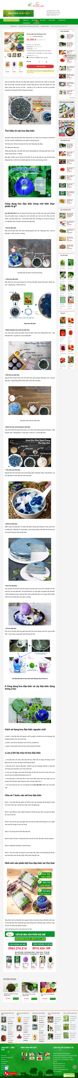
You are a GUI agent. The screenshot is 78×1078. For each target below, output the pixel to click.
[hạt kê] (32, 1058)
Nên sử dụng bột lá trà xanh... (70, 293)
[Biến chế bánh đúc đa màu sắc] (71, 299)
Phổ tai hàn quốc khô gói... (41, 1026)
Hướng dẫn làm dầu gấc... (62, 339)
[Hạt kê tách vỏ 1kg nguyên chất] (62, 92)
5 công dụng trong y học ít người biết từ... (73, 1019)
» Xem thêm (72, 97)
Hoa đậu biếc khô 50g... (26, 1027)
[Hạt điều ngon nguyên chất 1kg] (62, 246)
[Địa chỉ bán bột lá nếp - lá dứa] (71, 262)
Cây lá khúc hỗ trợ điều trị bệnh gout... (73, 1026)
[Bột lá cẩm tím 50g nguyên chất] (48, 987)
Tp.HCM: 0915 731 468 (53, 11)
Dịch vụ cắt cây (4, 1065)
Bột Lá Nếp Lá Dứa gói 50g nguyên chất (70, 43)
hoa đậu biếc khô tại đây (24, 929)
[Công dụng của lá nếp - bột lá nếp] (63, 262)
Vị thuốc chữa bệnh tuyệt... (70, 366)
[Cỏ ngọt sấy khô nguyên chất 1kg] (62, 231)
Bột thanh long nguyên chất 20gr (70, 222)
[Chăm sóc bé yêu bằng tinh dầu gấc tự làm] (63, 359)
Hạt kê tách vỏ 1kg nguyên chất (70, 91)
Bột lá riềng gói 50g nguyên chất (71, 176)
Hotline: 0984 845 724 (52, 15)
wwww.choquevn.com (58, 1075)
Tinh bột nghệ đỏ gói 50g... (26, 1018)
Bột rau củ (3, 1059)
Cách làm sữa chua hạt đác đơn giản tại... (58, 1036)
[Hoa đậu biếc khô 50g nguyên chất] (62, 84)
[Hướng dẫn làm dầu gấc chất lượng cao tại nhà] (63, 332)
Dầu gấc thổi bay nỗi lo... (62, 353)
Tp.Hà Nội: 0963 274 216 (53, 13)
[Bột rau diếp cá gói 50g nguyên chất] (62, 193)
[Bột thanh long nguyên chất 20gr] (62, 224)
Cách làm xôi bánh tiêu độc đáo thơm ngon (58, 1020)
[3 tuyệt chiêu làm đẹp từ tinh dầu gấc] (71, 320)
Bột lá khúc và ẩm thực (70, 1013)
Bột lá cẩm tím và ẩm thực (54, 1014)
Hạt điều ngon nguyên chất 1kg (70, 246)
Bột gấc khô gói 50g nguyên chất (70, 59)
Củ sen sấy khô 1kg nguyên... (10, 1028)
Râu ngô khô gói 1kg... (11, 1037)
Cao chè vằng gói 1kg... (11, 1018)
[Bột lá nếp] (39, 1054)
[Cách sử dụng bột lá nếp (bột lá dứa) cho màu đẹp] (63, 299)
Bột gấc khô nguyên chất (7, 1057)
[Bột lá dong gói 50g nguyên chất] (34, 959)
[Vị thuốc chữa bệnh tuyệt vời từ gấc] (71, 359)
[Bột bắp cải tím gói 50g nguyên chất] (26, 959)
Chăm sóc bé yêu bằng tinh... (63, 366)
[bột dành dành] (24, 1058)
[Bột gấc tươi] (39, 1058)
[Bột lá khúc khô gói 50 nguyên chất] (42, 959)
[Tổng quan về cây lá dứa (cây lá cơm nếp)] (71, 274)
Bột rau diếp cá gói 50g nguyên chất (70, 192)
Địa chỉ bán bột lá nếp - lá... (70, 268)
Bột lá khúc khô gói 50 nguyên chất (71, 67)
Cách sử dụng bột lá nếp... (62, 306)
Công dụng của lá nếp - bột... (62, 268)
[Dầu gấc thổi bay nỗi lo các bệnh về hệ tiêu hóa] (63, 347)
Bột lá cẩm (3, 1055)
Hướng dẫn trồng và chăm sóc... (62, 293)
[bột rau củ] (67, 109)
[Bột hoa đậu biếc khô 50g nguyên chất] (9, 959)
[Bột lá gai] (47, 1058)
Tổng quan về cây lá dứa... (70, 281)
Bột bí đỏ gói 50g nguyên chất (70, 200)
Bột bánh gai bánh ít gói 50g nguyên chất (70, 35)
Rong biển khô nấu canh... (42, 1017)
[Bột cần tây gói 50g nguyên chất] (62, 185)
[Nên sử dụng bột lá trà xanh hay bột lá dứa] (71, 287)
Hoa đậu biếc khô (45, 26)
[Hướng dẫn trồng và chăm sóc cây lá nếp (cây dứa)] (63, 287)
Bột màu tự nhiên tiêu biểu (23, 1014)
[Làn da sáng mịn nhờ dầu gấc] (63, 320)
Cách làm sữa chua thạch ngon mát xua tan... (58, 1029)
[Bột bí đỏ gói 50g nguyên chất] (62, 201)
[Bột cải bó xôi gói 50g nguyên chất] (17, 959)
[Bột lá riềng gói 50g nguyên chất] (62, 177)
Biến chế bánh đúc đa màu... (70, 306)
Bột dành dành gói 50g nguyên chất (70, 75)
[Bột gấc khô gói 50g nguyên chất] (62, 60)
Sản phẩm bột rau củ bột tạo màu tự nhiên (29, 26)
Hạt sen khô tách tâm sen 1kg (70, 238)
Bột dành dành (4, 1061)
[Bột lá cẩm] (24, 1054)
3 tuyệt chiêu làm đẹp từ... (70, 326)
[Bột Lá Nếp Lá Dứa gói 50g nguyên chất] (30, 987)
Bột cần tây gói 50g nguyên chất (70, 184)
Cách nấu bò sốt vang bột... (70, 353)
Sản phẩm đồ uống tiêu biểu (7, 1014)
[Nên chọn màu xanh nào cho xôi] (63, 274)
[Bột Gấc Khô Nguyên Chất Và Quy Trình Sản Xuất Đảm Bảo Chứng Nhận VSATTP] (71, 332)
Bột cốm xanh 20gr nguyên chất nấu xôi (70, 214)
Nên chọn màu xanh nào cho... (62, 281)
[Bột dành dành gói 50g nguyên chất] (62, 76)
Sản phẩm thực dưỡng (38, 1013)
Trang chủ (14, 26)
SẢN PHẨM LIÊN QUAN (9, 979)
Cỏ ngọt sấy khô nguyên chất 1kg (71, 230)
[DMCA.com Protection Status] (69, 1075)
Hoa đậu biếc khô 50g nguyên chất (59, 26)
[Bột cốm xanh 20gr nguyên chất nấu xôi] (62, 216)
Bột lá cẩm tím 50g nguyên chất (70, 51)
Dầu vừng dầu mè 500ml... (42, 1036)
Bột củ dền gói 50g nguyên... (26, 1035)
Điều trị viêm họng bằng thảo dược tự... (73, 1036)
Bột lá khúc (3, 1063)
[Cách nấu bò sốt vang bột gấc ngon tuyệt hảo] (71, 347)
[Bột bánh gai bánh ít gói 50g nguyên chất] (51, 959)
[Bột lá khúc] (32, 1054)
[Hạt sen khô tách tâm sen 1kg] (62, 239)
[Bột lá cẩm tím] (47, 1054)
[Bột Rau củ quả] (67, 128)
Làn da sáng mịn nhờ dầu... (62, 326)
